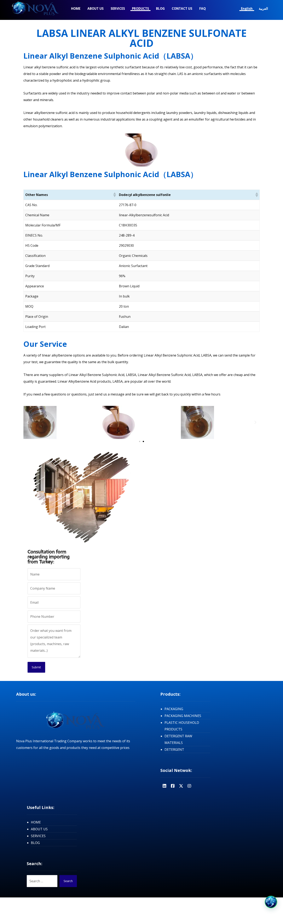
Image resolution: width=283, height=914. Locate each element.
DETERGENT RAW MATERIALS (178, 739)
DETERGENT (174, 749)
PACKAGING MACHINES (182, 715)
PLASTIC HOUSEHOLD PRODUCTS (181, 725)
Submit (36, 667)
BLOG (35, 842)
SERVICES (38, 836)
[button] (114, 194)
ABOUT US (39, 829)
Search (68, 881)
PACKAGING (173, 709)
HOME (36, 822)
